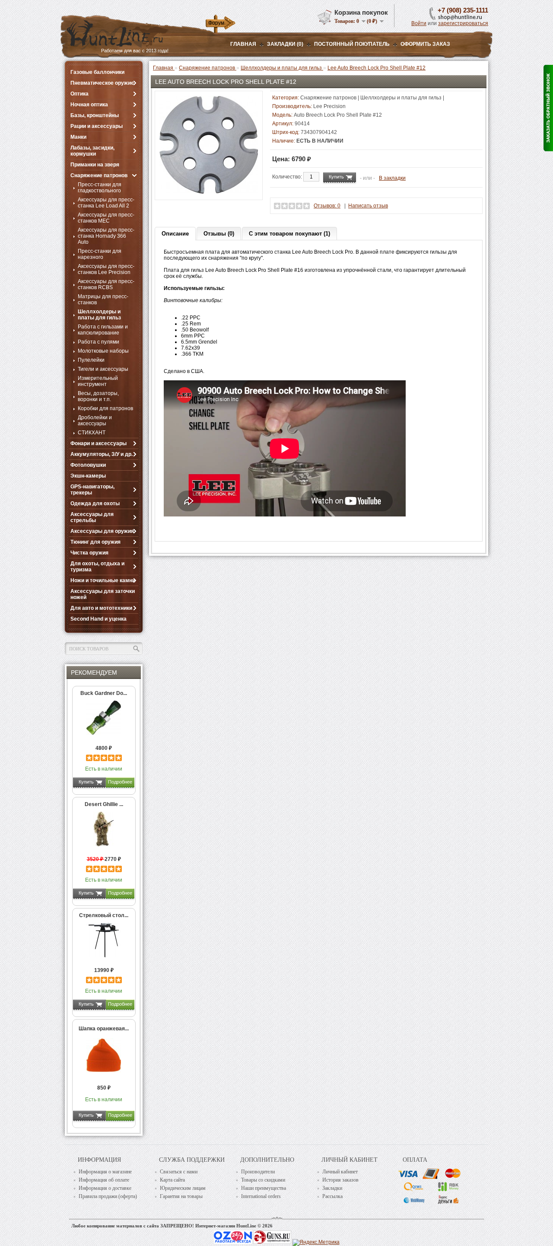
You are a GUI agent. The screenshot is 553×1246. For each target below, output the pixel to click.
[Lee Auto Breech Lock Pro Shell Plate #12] (208, 192)
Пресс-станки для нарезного (99, 254)
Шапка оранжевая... (104, 1029)
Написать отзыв (368, 206)
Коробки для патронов (105, 408)
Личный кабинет (340, 1172)
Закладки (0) (285, 44)
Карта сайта (172, 1180)
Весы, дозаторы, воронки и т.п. (98, 396)
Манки (78, 137)
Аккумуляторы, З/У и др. (101, 454)
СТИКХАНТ (91, 433)
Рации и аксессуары (96, 126)
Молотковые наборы (103, 351)
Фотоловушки (88, 465)
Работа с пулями (98, 342)
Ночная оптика (89, 105)
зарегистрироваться (463, 23)
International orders (261, 1196)
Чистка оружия (89, 553)
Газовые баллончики (97, 72)
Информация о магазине (105, 1172)
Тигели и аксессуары (103, 369)
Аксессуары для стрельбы (92, 517)
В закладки (392, 178)
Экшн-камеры (88, 476)
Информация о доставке (105, 1188)
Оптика (79, 94)
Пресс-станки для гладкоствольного (99, 188)
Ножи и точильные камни (102, 580)
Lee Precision (329, 106)
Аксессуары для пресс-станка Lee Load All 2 (106, 203)
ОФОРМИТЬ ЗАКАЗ (425, 44)
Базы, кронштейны (94, 115)
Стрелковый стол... (103, 915)
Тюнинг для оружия (95, 542)
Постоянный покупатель (352, 44)
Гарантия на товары (181, 1196)
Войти (418, 23)
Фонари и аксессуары (98, 443)
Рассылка (332, 1196)
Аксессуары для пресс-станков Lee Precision (106, 269)
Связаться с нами (178, 1172)
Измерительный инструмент (98, 381)
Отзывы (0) (218, 233)
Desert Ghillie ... (104, 804)
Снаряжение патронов (98, 175)
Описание (175, 233)
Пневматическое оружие (102, 83)
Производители (258, 1172)
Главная (243, 44)
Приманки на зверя (94, 165)
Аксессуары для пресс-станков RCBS (106, 284)
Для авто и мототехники (101, 608)
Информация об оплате (104, 1180)
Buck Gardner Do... (103, 693)
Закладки (332, 1188)
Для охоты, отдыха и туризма (97, 567)
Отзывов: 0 (327, 206)
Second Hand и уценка (98, 619)
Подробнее (120, 781)
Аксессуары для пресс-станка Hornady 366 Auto (106, 236)
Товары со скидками (263, 1180)
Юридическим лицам (183, 1188)
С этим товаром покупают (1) (289, 233)
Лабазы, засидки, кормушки (92, 151)
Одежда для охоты (95, 503)
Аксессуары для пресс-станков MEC (106, 218)
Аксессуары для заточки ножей (102, 594)
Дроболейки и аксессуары (95, 420)
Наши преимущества (263, 1188)
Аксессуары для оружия (102, 531)
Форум (216, 23)
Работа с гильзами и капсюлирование (103, 330)
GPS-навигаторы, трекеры (92, 490)
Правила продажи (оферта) (108, 1196)
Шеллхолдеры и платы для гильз (99, 315)
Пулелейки (91, 360)
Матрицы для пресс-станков (103, 299)
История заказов (340, 1180)
